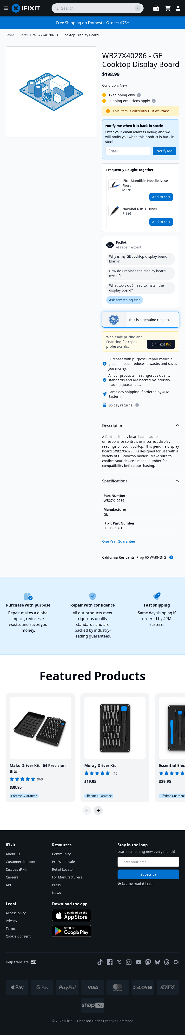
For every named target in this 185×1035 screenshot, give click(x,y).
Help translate (17, 962)
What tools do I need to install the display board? (136, 287)
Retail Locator (63, 869)
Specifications (114, 481)
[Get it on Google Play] (71, 931)
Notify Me (164, 151)
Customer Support (20, 861)
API (8, 885)
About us (13, 854)
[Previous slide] (86, 810)
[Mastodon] (148, 962)
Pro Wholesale (63, 861)
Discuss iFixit (16, 869)
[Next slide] (98, 810)
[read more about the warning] (171, 557)
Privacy (11, 920)
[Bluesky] (157, 962)
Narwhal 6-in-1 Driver (139, 209)
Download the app (69, 904)
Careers (12, 877)
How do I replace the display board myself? (137, 273)
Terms (11, 928)
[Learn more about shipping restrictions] (139, 95)
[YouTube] (138, 962)
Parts (24, 35)
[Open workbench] (156, 8)
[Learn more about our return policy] (137, 405)
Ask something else (124, 300)
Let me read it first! (137, 883)
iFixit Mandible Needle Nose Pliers (145, 183)
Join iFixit (161, 344)
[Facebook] (109, 962)
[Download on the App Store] (71, 915)
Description (112, 425)
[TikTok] (100, 962)
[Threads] (167, 962)
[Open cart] (167, 8)
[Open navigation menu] (6, 8)
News (56, 892)
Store (10, 35)
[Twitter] (119, 962)
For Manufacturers (67, 877)
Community (61, 854)
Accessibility (16, 913)
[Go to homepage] (28, 8)
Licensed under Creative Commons (105, 1021)
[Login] (178, 8)
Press (56, 885)
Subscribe (148, 874)
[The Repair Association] (176, 962)
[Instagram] (129, 962)
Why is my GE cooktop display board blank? (138, 258)
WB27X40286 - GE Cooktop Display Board (66, 35)
